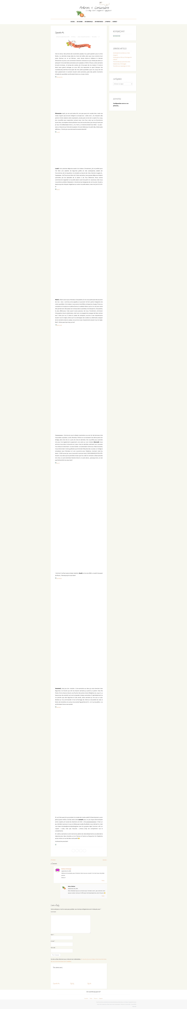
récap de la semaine (85, 36)
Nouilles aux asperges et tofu (121, 66)
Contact (114, 21)
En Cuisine (80, 21)
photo (79, 36)
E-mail (53, 941)
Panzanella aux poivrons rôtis (121, 61)
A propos (107, 21)
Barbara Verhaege (66, 869)
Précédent (53, 860)
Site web (53, 947)
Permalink (94, 36)
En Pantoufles (99, 21)
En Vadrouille (89, 21)
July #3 (72, 983)
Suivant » (105, 860)
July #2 (89, 983)
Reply (103, 880)
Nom (52, 934)
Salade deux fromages (119, 64)
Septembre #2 (56, 983)
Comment (53, 911)
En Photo (73, 36)
